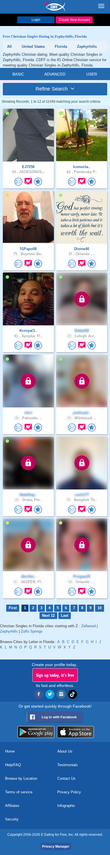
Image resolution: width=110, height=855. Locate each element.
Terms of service (18, 792)
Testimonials (67, 765)
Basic (18, 74)
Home (10, 751)
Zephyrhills (9, 631)
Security (12, 819)
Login (36, 20)
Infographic (66, 806)
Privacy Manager (55, 846)
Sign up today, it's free (55, 675)
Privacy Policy (69, 792)
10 (100, 608)
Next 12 (48, 615)
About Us (64, 751)
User (91, 74)
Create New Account (74, 20)
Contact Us (66, 778)
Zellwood (88, 626)
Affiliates (12, 806)
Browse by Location (21, 778)
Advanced (54, 74)
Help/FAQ (13, 765)
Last (64, 615)
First (13, 608)
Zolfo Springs (32, 631)
